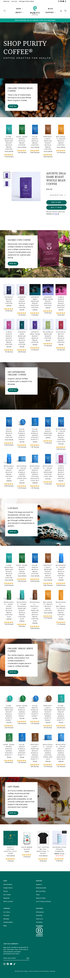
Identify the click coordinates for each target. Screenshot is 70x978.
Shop (19, 9)
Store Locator (8, 901)
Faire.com (39, 919)
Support (49, 12)
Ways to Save (40, 898)
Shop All (12, 106)
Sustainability (8, 922)
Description (56, 195)
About (18, 12)
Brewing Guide (41, 888)
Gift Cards (7, 894)
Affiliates (39, 922)
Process (6, 915)
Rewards (6, 1)
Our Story (6, 912)
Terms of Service (34, 971)
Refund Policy (41, 891)
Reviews (6, 919)
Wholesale (40, 912)
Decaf (5, 891)
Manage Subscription (26, 1)
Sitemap (52, 971)
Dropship (39, 915)
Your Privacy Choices (43, 901)
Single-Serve (8, 888)
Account (14, 1)
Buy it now (56, 207)
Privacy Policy (44, 971)
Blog (50, 9)
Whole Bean (7, 884)
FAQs (38, 894)
